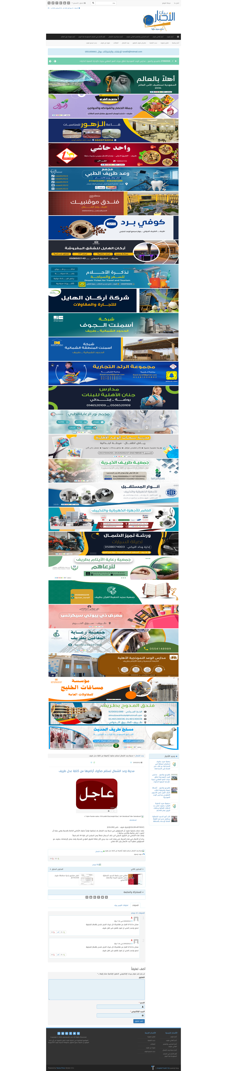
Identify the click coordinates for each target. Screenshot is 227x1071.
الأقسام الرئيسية (171, 1032)
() (51, 858)
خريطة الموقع (166, 3)
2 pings (134, 913)
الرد (58, 932)
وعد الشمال (125, 43)
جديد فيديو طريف (91, 43)
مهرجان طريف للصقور (139, 43)
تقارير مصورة (164, 43)
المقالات (115, 43)
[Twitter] (53, 3)
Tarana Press (60, 1068)
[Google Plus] (61, 3)
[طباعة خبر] (108, 811)
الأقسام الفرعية (150, 1032)
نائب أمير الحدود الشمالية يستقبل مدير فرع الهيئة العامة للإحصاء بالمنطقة (161, 819)
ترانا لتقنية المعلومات (163, 1068)
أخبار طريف (170, 36)
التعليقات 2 (141, 913)
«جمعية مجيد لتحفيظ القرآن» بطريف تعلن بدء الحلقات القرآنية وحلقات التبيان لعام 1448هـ (161, 807)
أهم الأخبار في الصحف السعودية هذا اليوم (92, 36)
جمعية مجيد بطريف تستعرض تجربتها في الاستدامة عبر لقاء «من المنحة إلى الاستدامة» (162, 765)
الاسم (142, 1003)
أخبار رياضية (175, 43)
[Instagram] (68, 3)
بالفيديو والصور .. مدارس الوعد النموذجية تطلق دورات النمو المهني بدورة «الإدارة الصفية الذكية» (160, 778)
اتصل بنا (176, 3)
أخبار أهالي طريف (158, 36)
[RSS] (49, 3)
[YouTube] (65, 3)
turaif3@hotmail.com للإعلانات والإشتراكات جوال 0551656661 (113, 52)
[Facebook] (57, 3)
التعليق (142, 977)
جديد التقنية (153, 43)
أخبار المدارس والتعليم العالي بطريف (137, 36)
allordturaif (133, 820)
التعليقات (135, 905)
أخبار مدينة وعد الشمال (116, 36)
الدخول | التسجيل (78, 3)
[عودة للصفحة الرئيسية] (158, 23)
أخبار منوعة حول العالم (68, 36)
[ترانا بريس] (153, 1068)
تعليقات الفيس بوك (121, 905)
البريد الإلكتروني (137, 1011)
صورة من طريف (105, 43)
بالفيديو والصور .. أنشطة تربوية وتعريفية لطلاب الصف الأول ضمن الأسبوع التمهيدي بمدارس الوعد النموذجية (115, 61)
